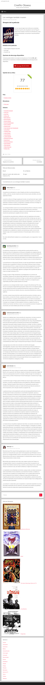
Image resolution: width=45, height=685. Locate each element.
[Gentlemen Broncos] (12, 529)
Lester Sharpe (7, 133)
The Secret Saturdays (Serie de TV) (29, 583)
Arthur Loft (6, 116)
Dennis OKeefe (7, 121)
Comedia (5, 655)
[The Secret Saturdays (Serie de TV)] (12, 583)
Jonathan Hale (7, 131)
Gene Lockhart (7, 124)
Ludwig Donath (7, 136)
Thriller (9, 154)
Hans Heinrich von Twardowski (11, 128)
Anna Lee (6, 112)
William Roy (7, 148)
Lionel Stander (7, 134)
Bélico (4, 648)
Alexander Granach (8, 110)
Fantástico (5, 661)
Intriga (4, 665)
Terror (4, 674)
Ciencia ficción (6, 651)
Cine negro (5, 653)
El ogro (25, 174)
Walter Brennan (7, 147)
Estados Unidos (7, 97)
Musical (4, 667)
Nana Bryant (7, 140)
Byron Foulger (7, 119)
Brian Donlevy (7, 117)
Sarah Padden (7, 143)
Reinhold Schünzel (8, 141)
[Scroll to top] (42, 682)
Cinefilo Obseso (22, 5)
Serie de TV (5, 672)
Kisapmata (23, 633)
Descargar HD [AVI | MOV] (22, 66)
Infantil (4, 663)
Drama (5, 154)
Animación (5, 644)
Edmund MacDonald (9, 122)
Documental (5, 657)
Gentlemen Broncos (25, 529)
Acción (4, 642)
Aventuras (5, 646)
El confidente (26, 171)
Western (5, 678)
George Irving (7, 126)
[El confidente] (12, 609)
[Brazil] (12, 556)
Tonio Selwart (7, 145)
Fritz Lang (6, 104)
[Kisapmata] (12, 633)
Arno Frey (6, 114)
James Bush (7, 129)
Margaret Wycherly (8, 138)
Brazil (4, 171)
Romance (5, 670)
